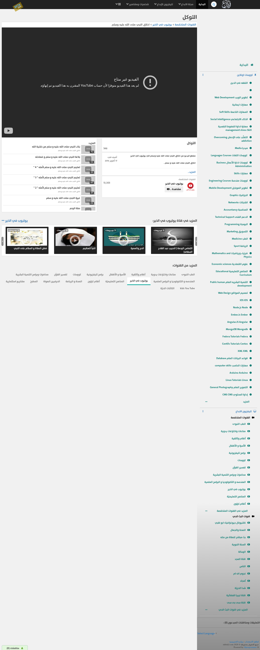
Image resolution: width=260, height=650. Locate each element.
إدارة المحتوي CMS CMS (235, 395)
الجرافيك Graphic (239, 195)
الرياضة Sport (241, 246)
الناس (242, 566)
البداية (202, 4)
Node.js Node (240, 307)
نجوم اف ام (239, 574)
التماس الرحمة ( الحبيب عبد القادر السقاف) (173, 241)
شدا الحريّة (240, 588)
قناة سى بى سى (236, 603)
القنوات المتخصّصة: (187, 179)
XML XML (243, 351)
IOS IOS (244, 300)
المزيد (246, 402)
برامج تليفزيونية (237, 453)
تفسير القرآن (239, 467)
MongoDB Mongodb (237, 329)
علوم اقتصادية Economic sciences (230, 264)
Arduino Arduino (239, 373)
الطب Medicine (240, 239)
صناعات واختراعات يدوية (233, 431)
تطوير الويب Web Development (231, 97)
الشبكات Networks (238, 202)
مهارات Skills (241, 173)
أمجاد (243, 581)
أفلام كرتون (240, 504)
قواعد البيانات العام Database (232, 358)
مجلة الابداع (187, 4)
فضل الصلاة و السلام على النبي (27, 239)
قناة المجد (240, 559)
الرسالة (242, 552)
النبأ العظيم (76, 239)
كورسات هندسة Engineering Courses (228, 181)
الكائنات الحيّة (167, 288)
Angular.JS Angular (237, 322)
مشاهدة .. (175, 189)
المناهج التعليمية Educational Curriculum (234, 273)
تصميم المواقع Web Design (233, 293)
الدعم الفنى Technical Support (231, 217)
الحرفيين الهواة (51, 281)
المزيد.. (192, 172)
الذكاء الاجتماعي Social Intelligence (229, 119)
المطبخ (34, 281)
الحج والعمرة (124, 239)
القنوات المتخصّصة (240, 417)
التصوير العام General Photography (229, 387)
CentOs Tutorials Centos (235, 344)
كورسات (242, 460)
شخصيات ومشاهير (139, 4)
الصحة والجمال (238, 530)
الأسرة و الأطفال (237, 446)
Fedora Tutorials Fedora (235, 336)
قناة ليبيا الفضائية (236, 595)
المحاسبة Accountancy (236, 210)
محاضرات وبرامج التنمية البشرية (229, 475)
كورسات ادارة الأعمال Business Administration (234, 164)
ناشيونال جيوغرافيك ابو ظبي (230, 523)
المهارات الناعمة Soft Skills (233, 112)
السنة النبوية (239, 545)
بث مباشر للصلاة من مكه (233, 537)
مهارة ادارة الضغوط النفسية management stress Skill (235, 128)
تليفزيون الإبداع (165, 4)
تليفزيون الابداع (244, 411)
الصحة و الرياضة (74, 281)
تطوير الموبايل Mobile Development (228, 188)
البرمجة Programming (236, 224)
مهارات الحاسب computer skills (231, 366)
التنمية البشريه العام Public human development (231, 284)
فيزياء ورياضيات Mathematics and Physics (232, 255)
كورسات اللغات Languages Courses (229, 155)
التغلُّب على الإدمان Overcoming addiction (233, 139)
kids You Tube (187, 288)
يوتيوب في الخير (237, 489)
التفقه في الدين (239, 83)
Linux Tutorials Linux (237, 380)
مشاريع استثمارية (15, 281)
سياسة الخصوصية (236, 642)
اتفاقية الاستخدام (252, 642)
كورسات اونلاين (245, 75)
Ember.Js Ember (239, 315)
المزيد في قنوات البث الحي (233, 610)
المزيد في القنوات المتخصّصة (232, 511)
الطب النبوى (239, 424)
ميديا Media (241, 148)
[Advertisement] (228, 34)
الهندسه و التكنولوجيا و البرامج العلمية (225, 482)
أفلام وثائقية (239, 438)
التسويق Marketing (237, 231)
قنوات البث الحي (241, 516)
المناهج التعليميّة (236, 497)
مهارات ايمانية (240, 105)
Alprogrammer (250, 647)
